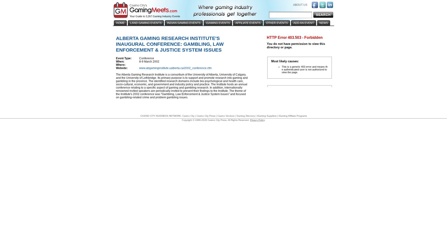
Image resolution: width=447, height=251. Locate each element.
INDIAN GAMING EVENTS (183, 23)
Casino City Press (205, 116)
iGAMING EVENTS (218, 23)
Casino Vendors (225, 116)
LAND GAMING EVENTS (146, 23)
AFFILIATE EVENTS (248, 23)
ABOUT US (300, 5)
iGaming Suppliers (267, 116)
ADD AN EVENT (303, 23)
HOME (120, 23)
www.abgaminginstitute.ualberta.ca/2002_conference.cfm (175, 68)
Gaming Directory (246, 116)
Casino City (188, 116)
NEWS (323, 23)
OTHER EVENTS (277, 23)
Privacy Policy (257, 120)
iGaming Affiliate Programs (293, 116)
